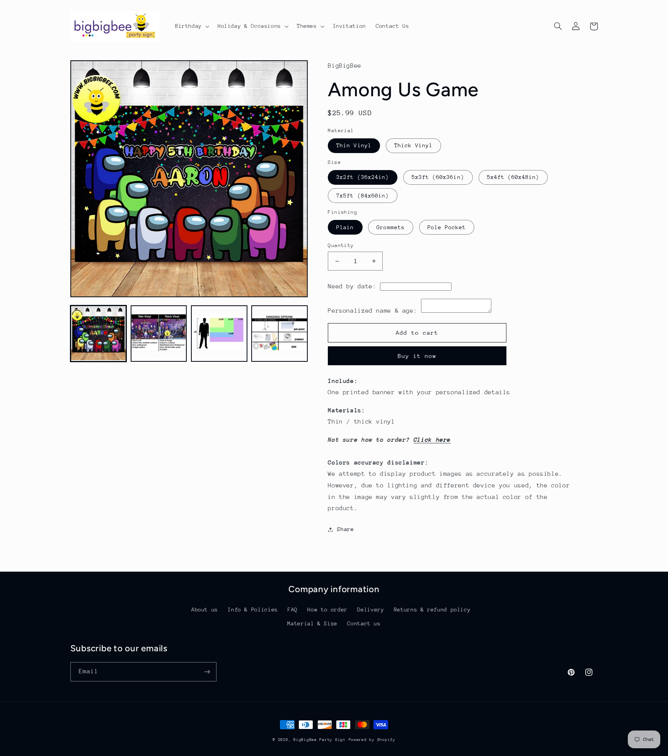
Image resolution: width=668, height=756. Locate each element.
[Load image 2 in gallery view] (159, 333)
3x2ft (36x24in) (362, 177)
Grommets (390, 227)
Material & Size (312, 623)
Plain (345, 227)
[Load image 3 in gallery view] (219, 333)
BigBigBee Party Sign (319, 739)
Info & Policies (253, 609)
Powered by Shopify (372, 739)
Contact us (363, 623)
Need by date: (352, 286)
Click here (432, 439)
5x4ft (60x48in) (513, 177)
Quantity (341, 245)
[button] (191, 26)
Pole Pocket (447, 227)
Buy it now (417, 355)
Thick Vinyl (413, 145)
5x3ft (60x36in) (438, 177)
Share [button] (345, 529)
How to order (327, 609)
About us (204, 609)
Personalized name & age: (372, 310)
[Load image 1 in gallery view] (98, 333)
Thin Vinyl (353, 145)
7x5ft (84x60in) (362, 195)
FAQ (293, 609)
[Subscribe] (207, 671)
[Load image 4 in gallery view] (279, 333)
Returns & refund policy (432, 609)
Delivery (370, 609)
